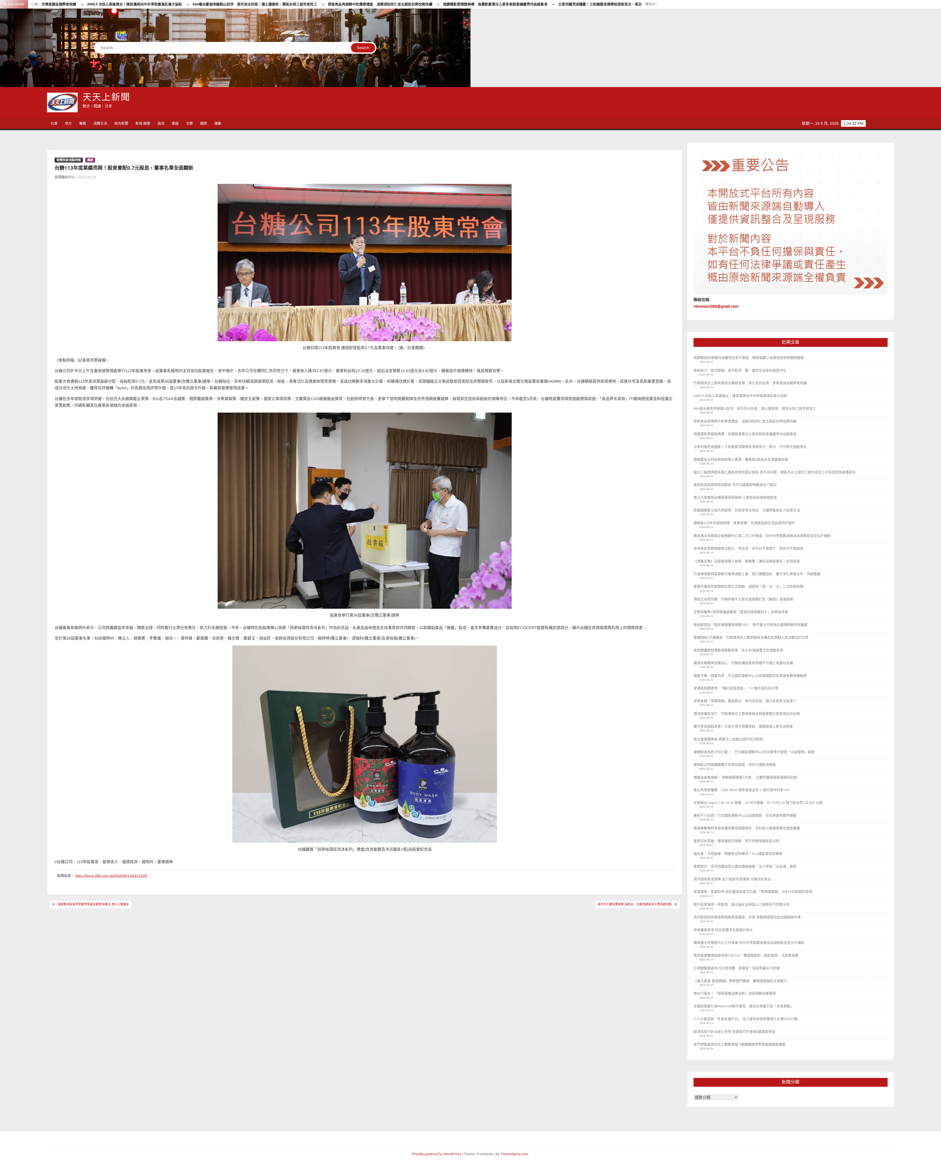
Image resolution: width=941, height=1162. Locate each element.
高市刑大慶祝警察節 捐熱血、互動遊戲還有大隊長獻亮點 (634, 904)
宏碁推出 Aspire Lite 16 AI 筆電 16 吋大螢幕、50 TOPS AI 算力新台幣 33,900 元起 (758, 803)
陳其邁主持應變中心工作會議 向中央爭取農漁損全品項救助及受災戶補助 (748, 943)
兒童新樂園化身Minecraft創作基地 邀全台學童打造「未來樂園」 (743, 1006)
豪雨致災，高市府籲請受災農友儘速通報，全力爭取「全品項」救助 (744, 866)
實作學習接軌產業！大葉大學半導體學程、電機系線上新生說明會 (743, 726)
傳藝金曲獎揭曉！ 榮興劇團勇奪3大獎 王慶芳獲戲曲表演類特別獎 (745, 777)
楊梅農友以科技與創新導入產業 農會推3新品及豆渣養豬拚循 (432, 4)
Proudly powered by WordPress (436, 1154)
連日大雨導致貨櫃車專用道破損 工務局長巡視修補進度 (735, 497)
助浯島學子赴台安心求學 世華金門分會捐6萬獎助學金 (734, 1032)
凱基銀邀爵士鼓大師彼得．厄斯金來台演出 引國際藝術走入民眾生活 (746, 510)
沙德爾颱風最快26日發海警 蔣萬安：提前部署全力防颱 (736, 968)
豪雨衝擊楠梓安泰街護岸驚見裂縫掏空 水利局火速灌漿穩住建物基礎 (746, 828)
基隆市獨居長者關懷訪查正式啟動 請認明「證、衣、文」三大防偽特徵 (748, 586)
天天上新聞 (106, 97)
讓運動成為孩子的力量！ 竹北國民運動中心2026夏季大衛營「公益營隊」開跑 (754, 752)
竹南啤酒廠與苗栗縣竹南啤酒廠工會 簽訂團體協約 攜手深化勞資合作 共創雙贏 (756, 574)
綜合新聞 (121, 123)
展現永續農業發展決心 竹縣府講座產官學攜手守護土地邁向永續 (743, 663)
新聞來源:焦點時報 (69, 160)
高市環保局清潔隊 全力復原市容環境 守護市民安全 (732, 879)
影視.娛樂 (143, 123)
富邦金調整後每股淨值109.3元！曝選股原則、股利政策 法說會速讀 (745, 955)
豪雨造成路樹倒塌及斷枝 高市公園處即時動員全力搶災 (735, 485)
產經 (175, 123)
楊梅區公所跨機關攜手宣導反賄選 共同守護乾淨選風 (734, 765)
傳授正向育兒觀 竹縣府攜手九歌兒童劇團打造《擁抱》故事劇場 (743, 599)
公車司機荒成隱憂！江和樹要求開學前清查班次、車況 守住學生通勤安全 (315, 4)
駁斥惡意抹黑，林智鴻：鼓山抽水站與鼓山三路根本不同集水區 (741, 904)
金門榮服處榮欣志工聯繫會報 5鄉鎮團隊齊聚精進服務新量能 (739, 1044)
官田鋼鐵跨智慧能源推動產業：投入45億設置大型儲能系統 (738, 650)
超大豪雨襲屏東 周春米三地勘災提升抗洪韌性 (728, 739)
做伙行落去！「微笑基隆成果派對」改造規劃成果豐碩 (734, 993)
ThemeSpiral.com (514, 1154)
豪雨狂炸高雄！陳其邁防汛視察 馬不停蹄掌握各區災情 (736, 841)
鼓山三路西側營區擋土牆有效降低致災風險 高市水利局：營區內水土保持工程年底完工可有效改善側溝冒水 (572, 4)
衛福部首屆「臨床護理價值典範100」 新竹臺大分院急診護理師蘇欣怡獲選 (750, 625)
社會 (54, 123)
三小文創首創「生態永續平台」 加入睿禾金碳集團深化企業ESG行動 (745, 1019)
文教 (189, 123)
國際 (203, 123)
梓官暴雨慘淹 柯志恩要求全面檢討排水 (723, 930)
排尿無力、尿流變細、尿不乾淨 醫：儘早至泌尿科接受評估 (739, 370)
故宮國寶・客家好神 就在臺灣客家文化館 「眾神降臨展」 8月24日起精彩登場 (752, 892)
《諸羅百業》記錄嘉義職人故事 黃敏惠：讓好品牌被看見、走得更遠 (746, 561)
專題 (82, 123)
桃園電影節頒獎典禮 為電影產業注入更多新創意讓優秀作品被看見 (195, 4)
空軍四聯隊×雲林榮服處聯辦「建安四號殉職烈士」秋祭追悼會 (740, 612)
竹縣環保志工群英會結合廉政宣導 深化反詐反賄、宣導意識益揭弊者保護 (750, 383)
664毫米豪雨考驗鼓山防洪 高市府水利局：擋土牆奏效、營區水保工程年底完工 (754, 408)
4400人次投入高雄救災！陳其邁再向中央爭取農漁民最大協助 (740, 396)
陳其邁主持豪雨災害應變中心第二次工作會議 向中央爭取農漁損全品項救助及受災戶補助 (762, 536)
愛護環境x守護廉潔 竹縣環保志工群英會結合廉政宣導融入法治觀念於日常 (750, 637)
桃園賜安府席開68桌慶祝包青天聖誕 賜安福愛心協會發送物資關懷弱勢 (748, 358)
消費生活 (100, 123)
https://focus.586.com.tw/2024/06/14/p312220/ (111, 876)
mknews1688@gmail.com (716, 306)
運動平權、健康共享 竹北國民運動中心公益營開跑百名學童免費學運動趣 (750, 676)
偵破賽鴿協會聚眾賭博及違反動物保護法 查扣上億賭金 (93, 904)
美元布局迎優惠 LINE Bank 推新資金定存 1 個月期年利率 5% (741, 790)
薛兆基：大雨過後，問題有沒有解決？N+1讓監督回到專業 (737, 854)
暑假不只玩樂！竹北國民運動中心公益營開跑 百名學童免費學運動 (744, 815)
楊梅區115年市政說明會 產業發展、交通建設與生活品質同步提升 (744, 523)
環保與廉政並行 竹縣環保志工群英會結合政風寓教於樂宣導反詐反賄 (746, 714)
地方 (68, 123)
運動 (217, 123)
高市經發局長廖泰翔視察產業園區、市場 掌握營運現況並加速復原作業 (747, 917)
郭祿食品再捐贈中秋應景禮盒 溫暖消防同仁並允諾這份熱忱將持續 (79, 4)
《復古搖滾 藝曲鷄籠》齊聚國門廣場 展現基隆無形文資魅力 (740, 981)
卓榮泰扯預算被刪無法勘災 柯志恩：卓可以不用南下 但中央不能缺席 (748, 548)
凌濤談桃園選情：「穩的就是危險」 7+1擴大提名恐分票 (735, 688)
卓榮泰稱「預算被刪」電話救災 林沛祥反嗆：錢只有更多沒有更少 (744, 701)
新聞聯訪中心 (65, 177)
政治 (161, 123)
